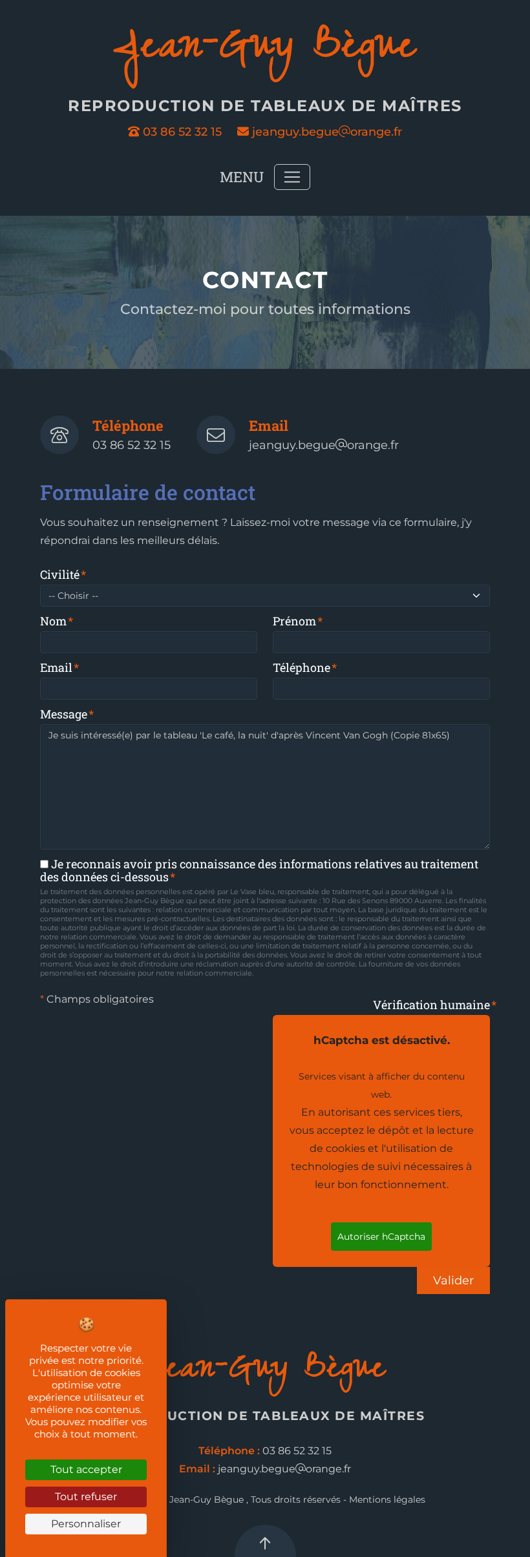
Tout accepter (86, 1469)
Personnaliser (86, 1524)
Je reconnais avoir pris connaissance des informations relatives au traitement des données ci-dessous (259, 870)
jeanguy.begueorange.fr (325, 131)
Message (63, 713)
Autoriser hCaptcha (381, 1236)
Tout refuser (86, 1496)
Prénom (294, 620)
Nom (53, 620)
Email (56, 667)
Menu (242, 176)
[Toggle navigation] (292, 177)
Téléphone (301, 667)
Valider (453, 1280)
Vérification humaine (431, 1004)
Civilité (60, 574)
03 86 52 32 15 (182, 131)
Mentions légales (387, 1499)
